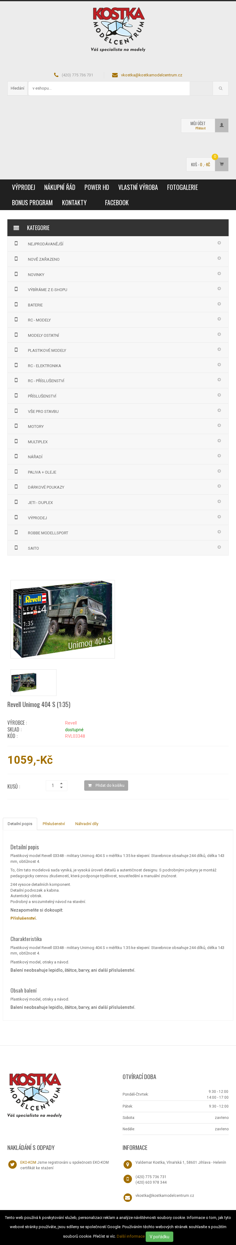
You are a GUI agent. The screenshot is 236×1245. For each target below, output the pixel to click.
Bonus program (32, 202)
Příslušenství (54, 823)
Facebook (117, 202)
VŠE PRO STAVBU (43, 411)
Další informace (131, 1236)
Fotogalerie (182, 187)
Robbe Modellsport (48, 533)
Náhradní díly (86, 823)
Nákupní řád (59, 187)
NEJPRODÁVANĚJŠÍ (45, 244)
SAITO (33, 548)
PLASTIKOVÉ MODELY (47, 350)
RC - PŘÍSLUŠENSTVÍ (46, 380)
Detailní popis (20, 823)
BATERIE (35, 305)
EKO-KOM (28, 1162)
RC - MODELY (39, 320)
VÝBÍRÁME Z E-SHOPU (47, 289)
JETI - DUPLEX (40, 502)
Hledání (17, 88)
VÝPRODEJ (23, 187)
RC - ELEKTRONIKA (44, 365)
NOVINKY (36, 274)
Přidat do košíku (109, 785)
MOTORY (36, 426)
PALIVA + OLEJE (42, 472)
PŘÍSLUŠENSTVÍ (42, 396)
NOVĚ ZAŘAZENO (44, 259)
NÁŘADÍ (35, 457)
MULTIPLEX (38, 442)
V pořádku (159, 1236)
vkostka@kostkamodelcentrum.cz (151, 75)
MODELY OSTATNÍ (43, 335)
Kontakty (74, 202)
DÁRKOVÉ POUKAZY (46, 487)
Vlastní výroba (138, 187)
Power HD (97, 187)
